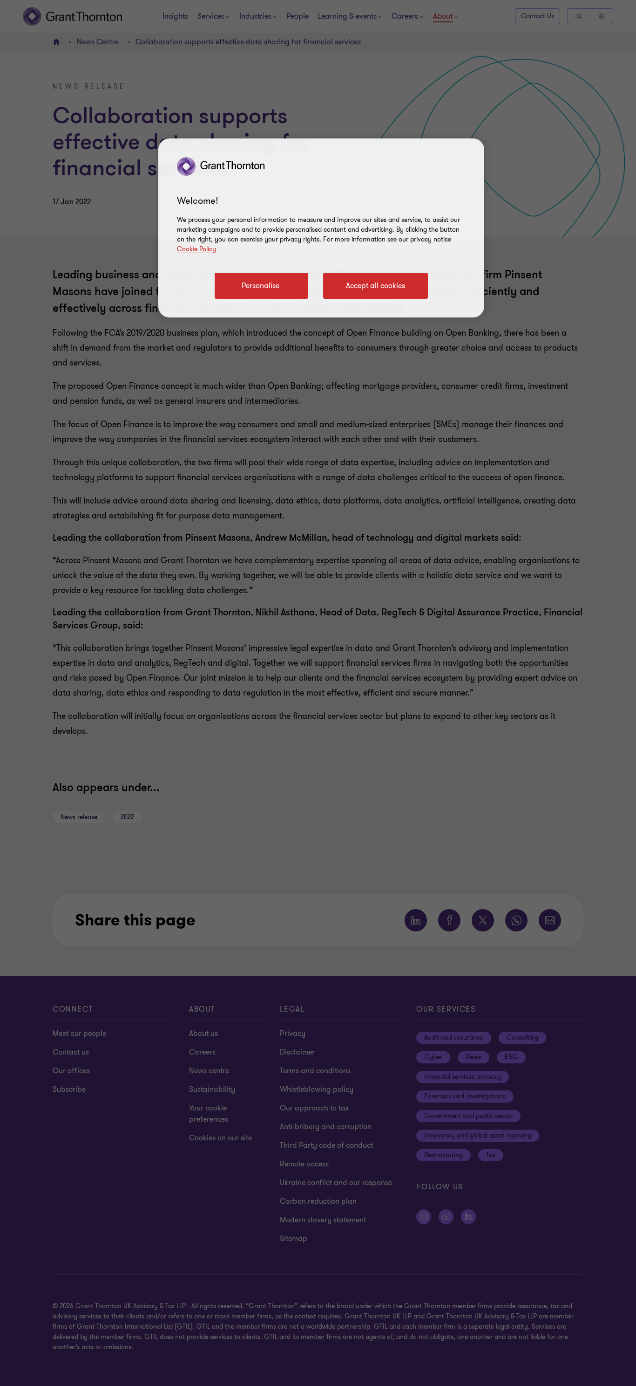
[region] (321, 227)
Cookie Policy (196, 249)
